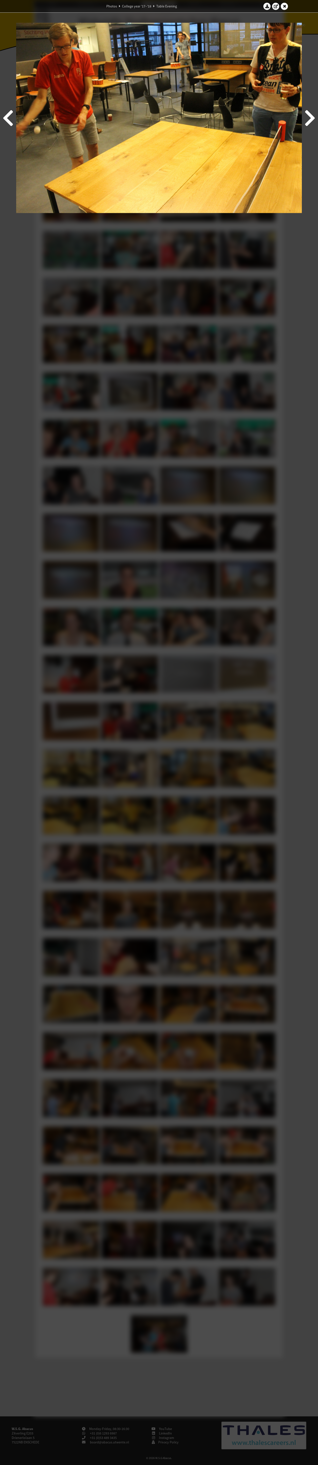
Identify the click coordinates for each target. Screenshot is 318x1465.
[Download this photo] (267, 6)
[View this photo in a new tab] (275, 6)
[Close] (284, 6)
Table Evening (166, 6)
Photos (111, 6)
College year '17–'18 (136, 6)
